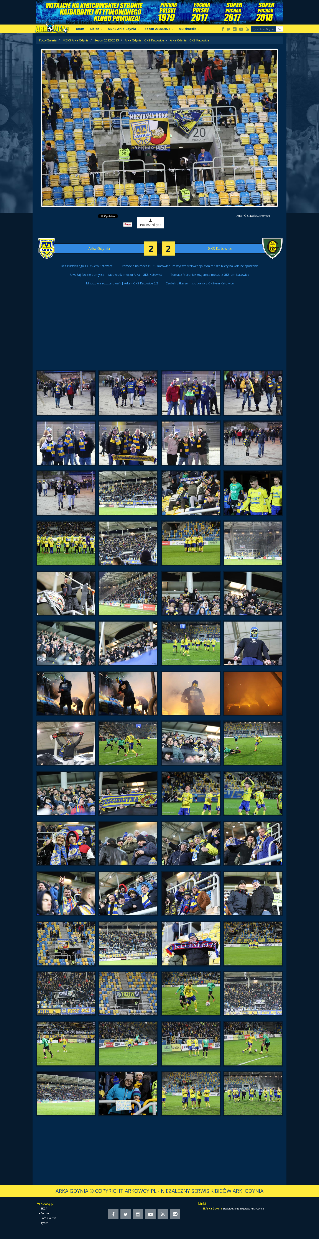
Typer (44, 1223)
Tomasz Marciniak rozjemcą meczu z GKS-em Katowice (209, 274)
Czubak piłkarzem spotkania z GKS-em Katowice (200, 283)
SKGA (44, 1208)
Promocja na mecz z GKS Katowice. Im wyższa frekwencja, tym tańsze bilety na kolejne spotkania (189, 266)
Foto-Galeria (48, 40)
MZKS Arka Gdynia (75, 40)
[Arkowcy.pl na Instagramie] (235, 29)
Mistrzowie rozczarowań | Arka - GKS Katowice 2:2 (122, 283)
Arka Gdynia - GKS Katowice (144, 40)
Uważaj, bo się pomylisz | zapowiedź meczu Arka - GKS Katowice (116, 274)
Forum (79, 29)
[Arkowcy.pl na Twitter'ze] (228, 29)
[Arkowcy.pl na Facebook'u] (222, 29)
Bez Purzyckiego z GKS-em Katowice (87, 266)
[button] (279, 29)
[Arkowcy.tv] (241, 29)
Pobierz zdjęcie (150, 225)
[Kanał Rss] (247, 29)
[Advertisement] (159, 333)
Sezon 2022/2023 (106, 40)
